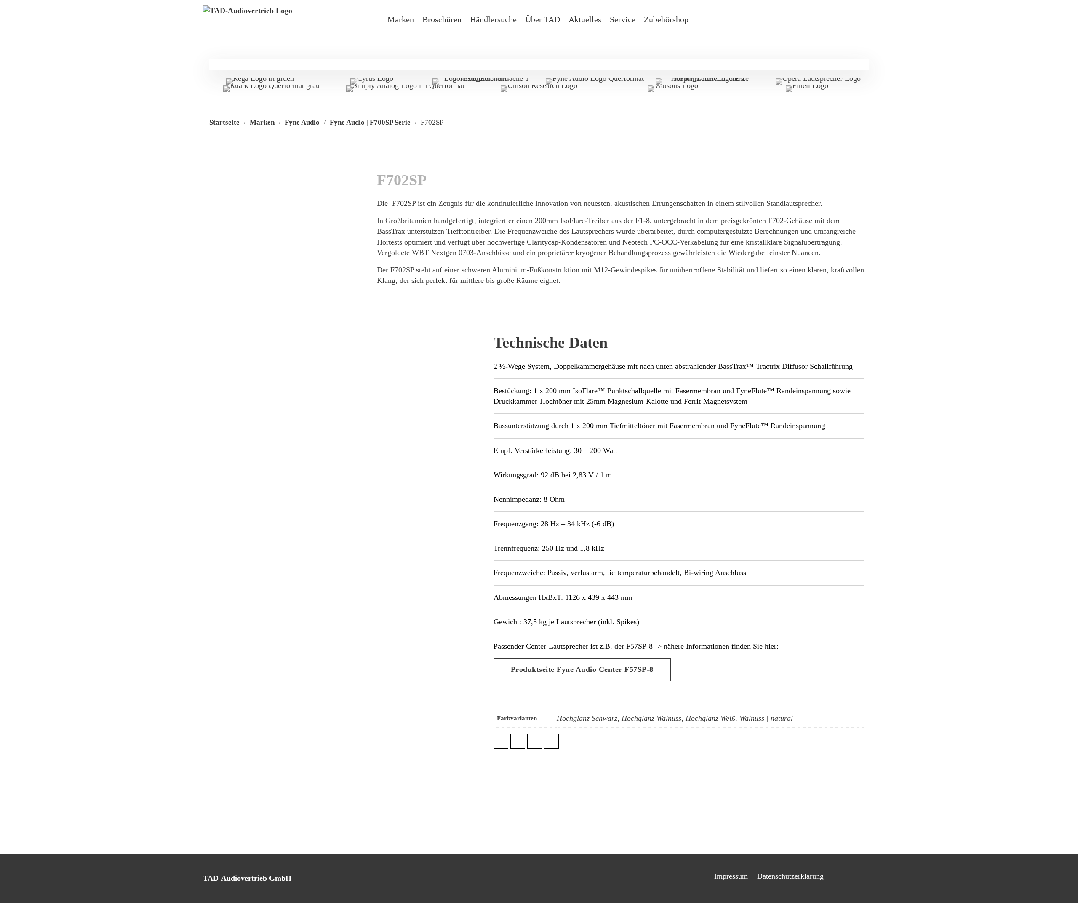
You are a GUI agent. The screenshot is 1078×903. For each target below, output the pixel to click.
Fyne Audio (302, 122)
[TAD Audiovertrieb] (247, 20)
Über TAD (542, 19)
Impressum (731, 876)
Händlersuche (493, 19)
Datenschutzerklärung (790, 876)
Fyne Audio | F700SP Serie (370, 122)
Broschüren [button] (442, 19)
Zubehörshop (666, 19)
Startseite (224, 122)
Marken (400, 19)
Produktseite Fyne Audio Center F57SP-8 (582, 669)
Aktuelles (584, 19)
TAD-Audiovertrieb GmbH (247, 878)
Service (622, 19)
